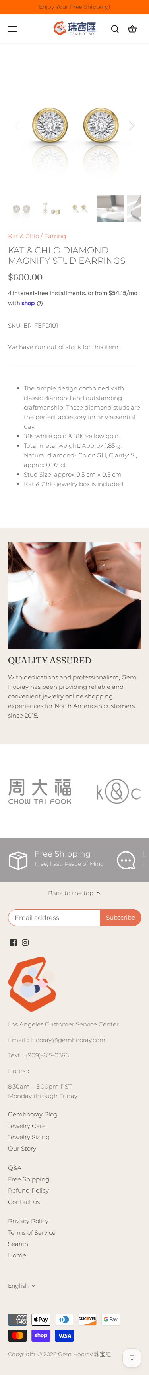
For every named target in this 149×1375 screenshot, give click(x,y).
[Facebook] (13, 942)
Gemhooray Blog (33, 1114)
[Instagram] (25, 942)
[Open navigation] (12, 29)
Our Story (22, 1148)
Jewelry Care (27, 1126)
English (18, 1286)
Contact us (24, 1202)
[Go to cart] (132, 29)
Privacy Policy (28, 1221)
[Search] (115, 29)
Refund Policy (28, 1190)
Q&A (14, 1167)
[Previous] (18, 125)
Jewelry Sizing (29, 1137)
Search (18, 1244)
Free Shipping (28, 1179)
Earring (55, 236)
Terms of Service (32, 1232)
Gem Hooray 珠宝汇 (84, 1354)
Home (17, 1255)
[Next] (131, 125)
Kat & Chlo (23, 236)
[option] (74, 125)
